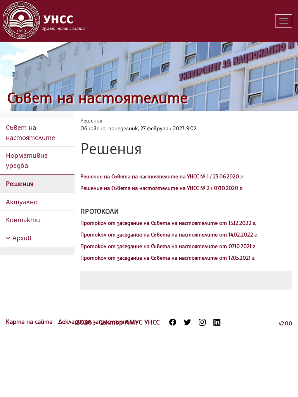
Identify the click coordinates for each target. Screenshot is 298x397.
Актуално (22, 201)
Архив (20, 237)
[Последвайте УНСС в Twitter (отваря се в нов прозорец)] (187, 322)
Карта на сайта (30, 321)
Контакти (23, 219)
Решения (19, 183)
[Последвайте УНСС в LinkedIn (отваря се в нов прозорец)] (217, 322)
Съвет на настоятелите (97, 97)
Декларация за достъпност (97, 321)
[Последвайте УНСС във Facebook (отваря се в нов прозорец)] (173, 322)
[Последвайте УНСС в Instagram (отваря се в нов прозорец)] (202, 322)
